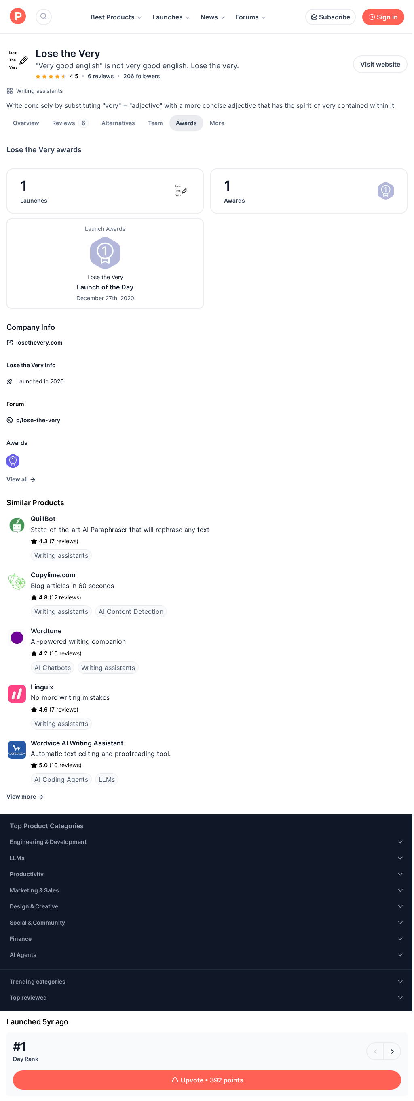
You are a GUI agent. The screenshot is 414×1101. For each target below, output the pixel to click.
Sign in (387, 17)
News (209, 17)
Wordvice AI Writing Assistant (77, 743)
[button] (217, 123)
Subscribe (334, 17)
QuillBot (43, 519)
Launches (167, 17)
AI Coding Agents (61, 779)
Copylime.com (53, 575)
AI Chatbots (52, 668)
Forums (247, 17)
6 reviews (101, 76)
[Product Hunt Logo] (18, 16)
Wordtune (46, 631)
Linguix (42, 687)
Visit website (380, 64)
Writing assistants (39, 90)
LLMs (107, 779)
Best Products (113, 17)
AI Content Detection (131, 611)
